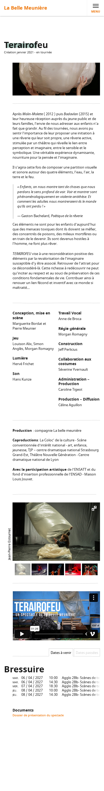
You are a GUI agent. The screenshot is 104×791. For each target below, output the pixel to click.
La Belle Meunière (25, 8)
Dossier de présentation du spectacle (38, 715)
